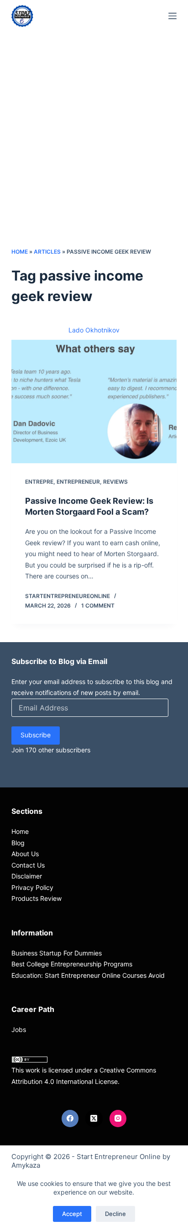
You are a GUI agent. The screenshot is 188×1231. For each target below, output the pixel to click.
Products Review (36, 898)
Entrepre (39, 481)
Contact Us (28, 865)
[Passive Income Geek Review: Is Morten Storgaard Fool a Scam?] (94, 402)
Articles (47, 251)
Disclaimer (26, 876)
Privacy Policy (32, 887)
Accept (72, 1213)
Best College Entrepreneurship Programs (71, 964)
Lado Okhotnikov (94, 330)
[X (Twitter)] (94, 1118)
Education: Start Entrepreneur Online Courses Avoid (88, 975)
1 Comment (98, 605)
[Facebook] (70, 1118)
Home (19, 251)
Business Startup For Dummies (56, 953)
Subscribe (36, 735)
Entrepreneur (78, 481)
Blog (18, 843)
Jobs (18, 1029)
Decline (115, 1213)
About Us (25, 854)
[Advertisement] (94, 148)
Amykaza (25, 1165)
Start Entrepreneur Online (119, 1156)
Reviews (115, 481)
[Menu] (172, 16)
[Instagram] (118, 1118)
